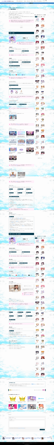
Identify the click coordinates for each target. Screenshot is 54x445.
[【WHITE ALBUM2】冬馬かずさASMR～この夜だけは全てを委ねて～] (4, 438)
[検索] (51, 1)
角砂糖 (44, 438)
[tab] (36, 16)
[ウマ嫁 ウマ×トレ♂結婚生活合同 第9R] (42, 438)
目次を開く (21, 27)
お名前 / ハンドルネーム (11, 417)
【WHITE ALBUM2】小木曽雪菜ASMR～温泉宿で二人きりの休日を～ (18, 438)
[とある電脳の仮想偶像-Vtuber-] (8, 1)
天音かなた (17, 221)
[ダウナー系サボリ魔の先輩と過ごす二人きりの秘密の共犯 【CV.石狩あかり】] (23, 438)
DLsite (51, 436)
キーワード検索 (45, 0)
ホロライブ (11, 52)
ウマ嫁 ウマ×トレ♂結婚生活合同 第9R (47, 437)
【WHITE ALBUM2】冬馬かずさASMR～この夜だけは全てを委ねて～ (8, 438)
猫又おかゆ (24, 336)
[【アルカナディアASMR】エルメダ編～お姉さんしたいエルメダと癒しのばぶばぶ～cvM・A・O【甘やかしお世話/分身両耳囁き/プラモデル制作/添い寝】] (33, 438)
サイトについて (27, 294)
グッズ (16, 303)
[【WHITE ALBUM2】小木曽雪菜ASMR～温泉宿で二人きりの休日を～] (13, 438)
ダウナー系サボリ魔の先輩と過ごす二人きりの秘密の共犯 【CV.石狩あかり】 (27, 438)
